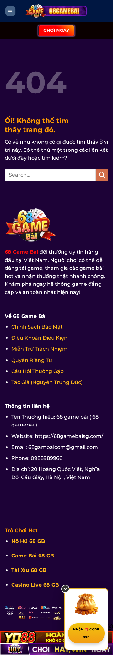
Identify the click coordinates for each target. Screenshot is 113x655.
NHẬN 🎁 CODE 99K (86, 633)
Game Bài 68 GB (32, 556)
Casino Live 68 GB (35, 585)
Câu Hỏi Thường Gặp (37, 371)
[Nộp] (102, 175)
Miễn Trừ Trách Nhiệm (39, 349)
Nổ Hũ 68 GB (28, 541)
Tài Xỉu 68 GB (28, 570)
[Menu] (10, 11)
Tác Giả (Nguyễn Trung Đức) (47, 382)
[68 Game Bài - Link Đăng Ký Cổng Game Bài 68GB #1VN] (56, 10)
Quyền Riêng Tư (31, 360)
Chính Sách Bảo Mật (37, 327)
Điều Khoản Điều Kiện (39, 338)
